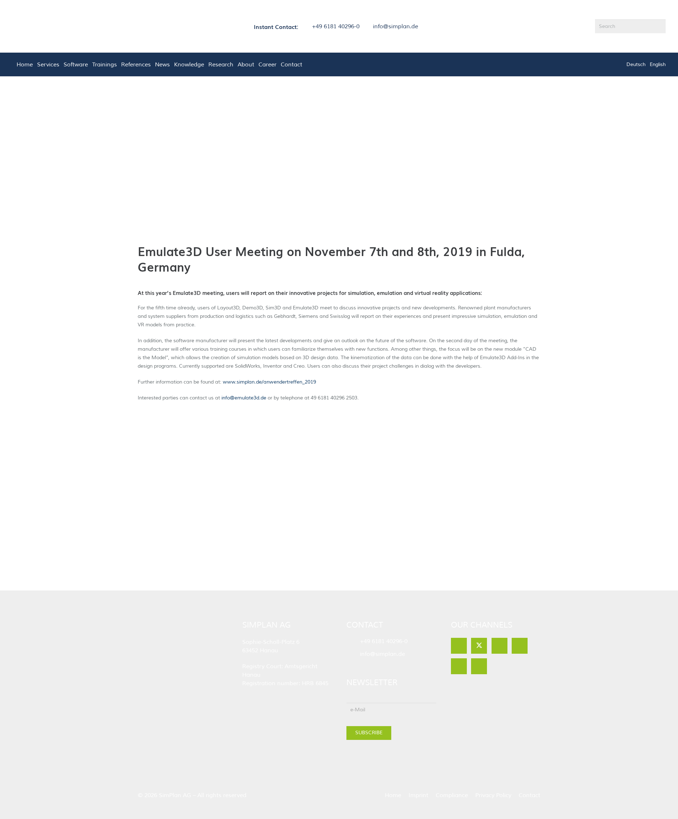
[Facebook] (459, 646)
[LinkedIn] (499, 646)
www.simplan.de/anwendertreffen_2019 (269, 382)
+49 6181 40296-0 (384, 641)
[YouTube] (520, 646)
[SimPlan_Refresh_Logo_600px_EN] (44, 26)
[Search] (659, 26)
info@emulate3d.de (243, 398)
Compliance (452, 795)
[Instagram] (459, 666)
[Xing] (479, 666)
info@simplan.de (382, 654)
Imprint (418, 795)
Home (393, 795)
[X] (479, 646)
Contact (529, 795)
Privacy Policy (493, 795)
